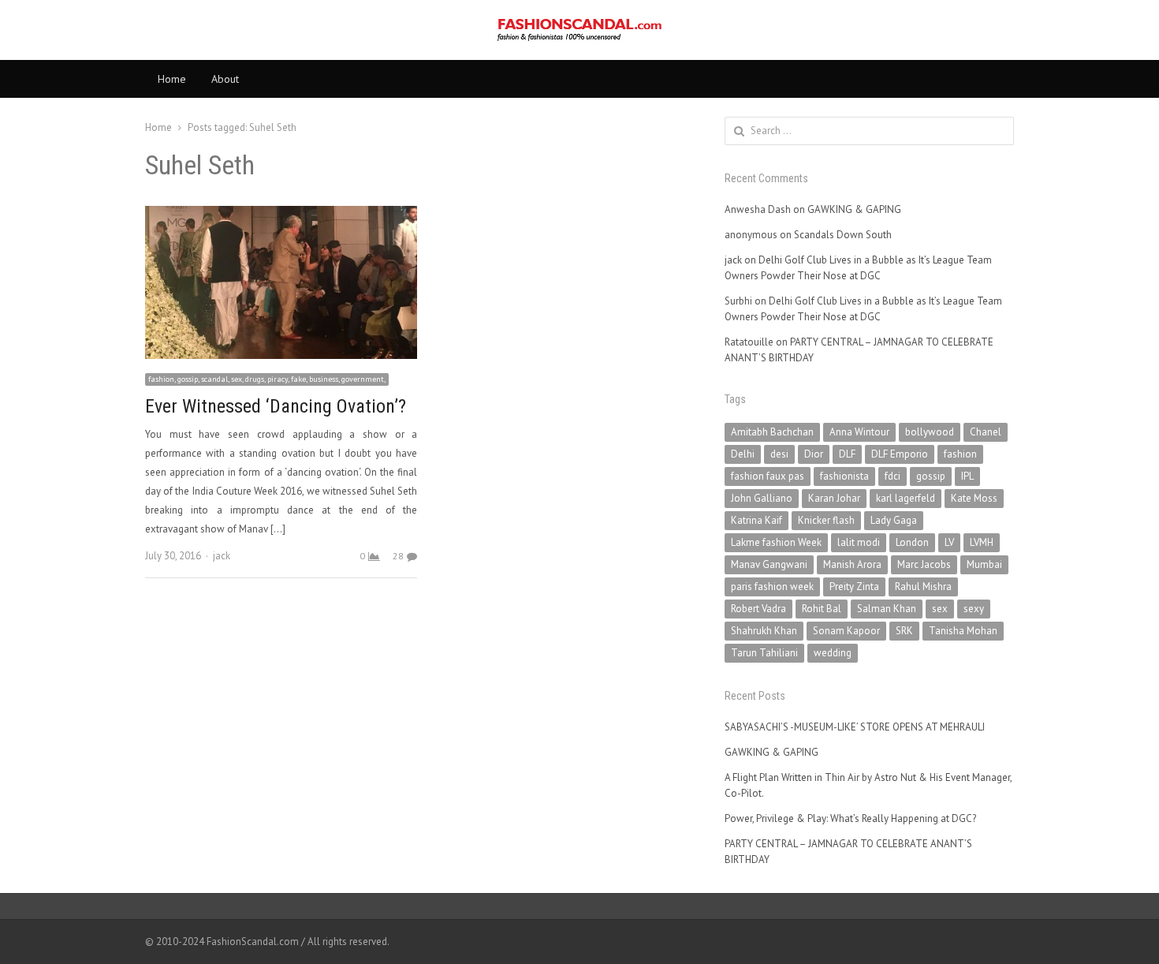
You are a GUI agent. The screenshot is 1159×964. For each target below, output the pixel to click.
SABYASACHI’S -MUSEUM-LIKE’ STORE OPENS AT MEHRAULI (855, 727)
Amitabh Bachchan (772, 432)
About (225, 79)
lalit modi (858, 542)
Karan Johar (834, 498)
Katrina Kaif (756, 520)
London (912, 542)
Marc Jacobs (924, 564)
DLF (847, 454)
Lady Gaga (893, 520)
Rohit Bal (821, 608)
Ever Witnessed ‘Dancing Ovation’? (275, 406)
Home (172, 79)
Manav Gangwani (769, 564)
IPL (967, 476)
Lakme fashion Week (776, 542)
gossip (930, 476)
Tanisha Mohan (963, 630)
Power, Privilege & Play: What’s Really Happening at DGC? (850, 818)
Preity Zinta (854, 586)
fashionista (844, 476)
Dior (813, 454)
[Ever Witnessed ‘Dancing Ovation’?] (281, 215)
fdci (892, 476)
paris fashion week (772, 586)
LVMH (981, 542)
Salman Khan (886, 608)
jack (221, 555)
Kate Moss (974, 498)
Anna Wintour (859, 432)
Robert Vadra (758, 608)
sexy (973, 608)
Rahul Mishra (923, 586)
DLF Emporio (899, 454)
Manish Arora (852, 564)
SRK (904, 630)
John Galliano (761, 498)
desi (779, 454)
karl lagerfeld (905, 498)
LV (949, 542)
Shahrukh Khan (764, 630)
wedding (833, 652)
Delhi (743, 454)
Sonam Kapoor (846, 630)
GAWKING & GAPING (854, 209)
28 (398, 556)
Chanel (985, 432)
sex (940, 608)
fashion (960, 454)
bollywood (929, 432)
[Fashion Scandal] (579, 30)
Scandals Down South (843, 234)
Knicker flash (826, 520)
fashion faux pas (767, 476)
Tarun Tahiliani (764, 652)
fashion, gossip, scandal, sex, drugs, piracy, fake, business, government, (267, 379)
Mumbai (984, 564)
